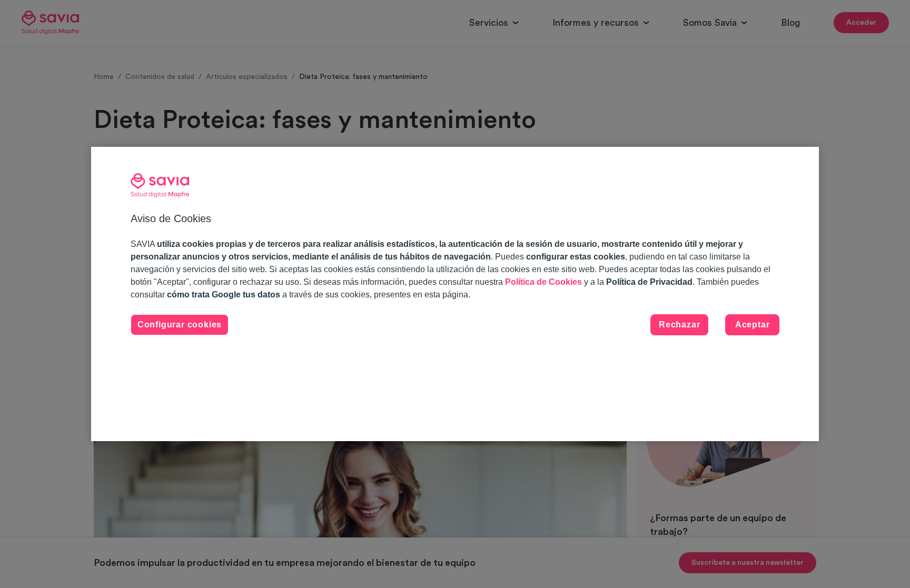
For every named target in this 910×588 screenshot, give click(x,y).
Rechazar (679, 324)
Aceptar (752, 324)
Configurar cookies (179, 324)
